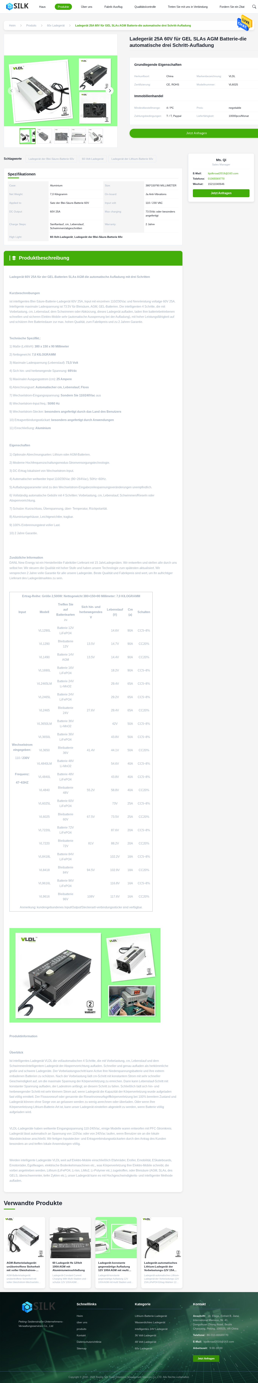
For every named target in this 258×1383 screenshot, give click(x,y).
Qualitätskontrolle (145, 6)
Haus (42, 6)
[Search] (254, 6)
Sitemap (82, 1348)
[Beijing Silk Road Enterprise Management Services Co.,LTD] (18, 6)
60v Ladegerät (143, 1348)
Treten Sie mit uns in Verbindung (188, 6)
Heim (80, 1315)
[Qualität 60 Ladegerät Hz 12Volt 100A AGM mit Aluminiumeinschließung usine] (70, 1237)
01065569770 (216, 178)
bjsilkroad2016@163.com (223, 173)
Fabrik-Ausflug (113, 6)
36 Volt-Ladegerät (145, 1335)
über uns (82, 1322)
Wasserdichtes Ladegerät (150, 1322)
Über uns (86, 6)
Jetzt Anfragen (221, 193)
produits (81, 1328)
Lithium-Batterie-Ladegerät (151, 1315)
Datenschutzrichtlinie (89, 1341)
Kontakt (81, 1335)
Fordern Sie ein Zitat (232, 6)
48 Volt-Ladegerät (145, 1341)
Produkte (63, 6)
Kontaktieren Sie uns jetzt (24, 1281)
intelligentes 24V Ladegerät (151, 1328)
